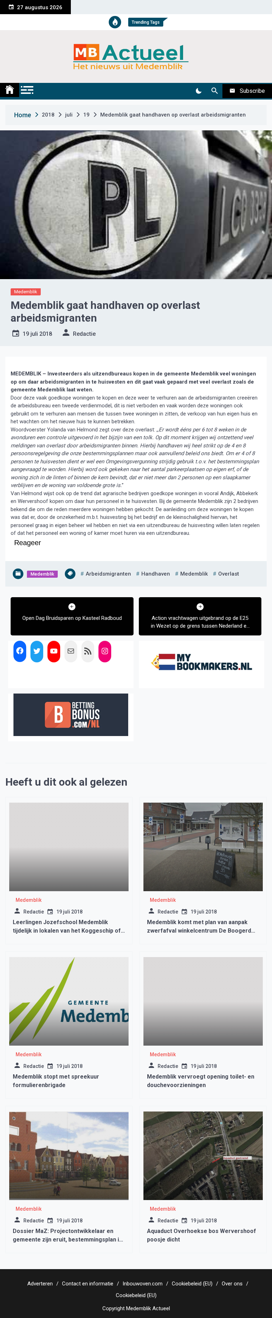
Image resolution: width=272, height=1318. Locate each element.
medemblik (194, 574)
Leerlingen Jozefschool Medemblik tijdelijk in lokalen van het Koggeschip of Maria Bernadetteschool (67, 931)
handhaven (155, 574)
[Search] (214, 91)
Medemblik (25, 291)
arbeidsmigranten (108, 574)
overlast (228, 574)
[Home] (9, 90)
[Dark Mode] (198, 91)
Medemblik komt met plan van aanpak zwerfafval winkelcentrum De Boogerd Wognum (199, 931)
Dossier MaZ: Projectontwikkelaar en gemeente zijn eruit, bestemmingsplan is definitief (67, 1239)
